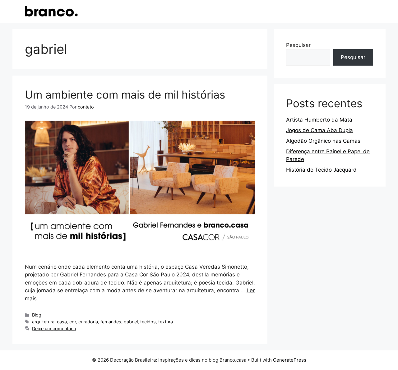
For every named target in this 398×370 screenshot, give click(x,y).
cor (72, 321)
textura (165, 321)
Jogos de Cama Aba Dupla (319, 130)
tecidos (148, 321)
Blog (36, 314)
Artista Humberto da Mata (319, 120)
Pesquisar (298, 45)
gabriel (131, 321)
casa (62, 321)
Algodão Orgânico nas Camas (323, 141)
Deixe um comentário (54, 328)
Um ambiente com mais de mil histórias (125, 94)
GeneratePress (289, 360)
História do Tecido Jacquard (321, 170)
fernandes (110, 321)
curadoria (88, 321)
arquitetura (43, 321)
